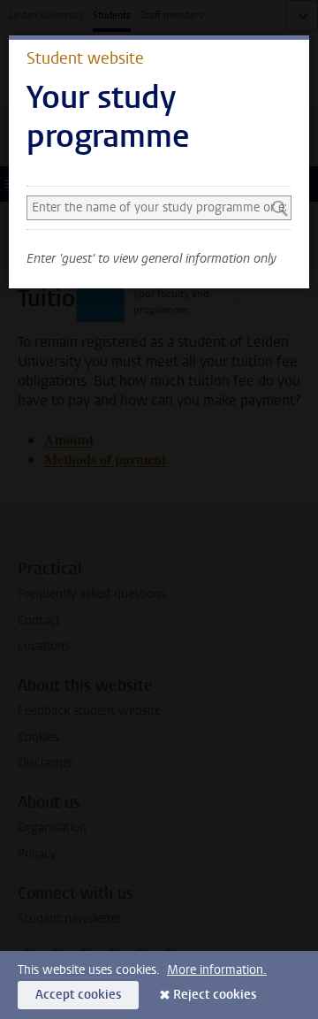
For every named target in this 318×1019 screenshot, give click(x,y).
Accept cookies (78, 994)
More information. (217, 970)
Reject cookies (214, 994)
